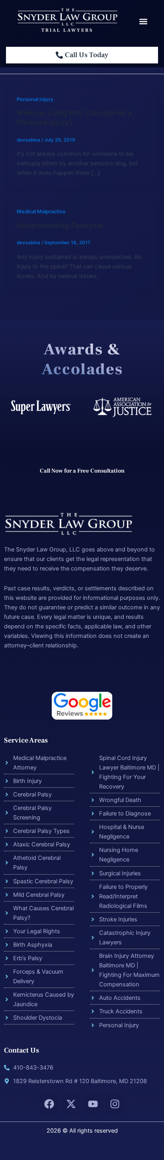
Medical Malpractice (41, 211)
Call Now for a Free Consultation (82, 471)
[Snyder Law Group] (67, 16)
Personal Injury (35, 99)
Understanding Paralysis (60, 225)
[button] (143, 21)
